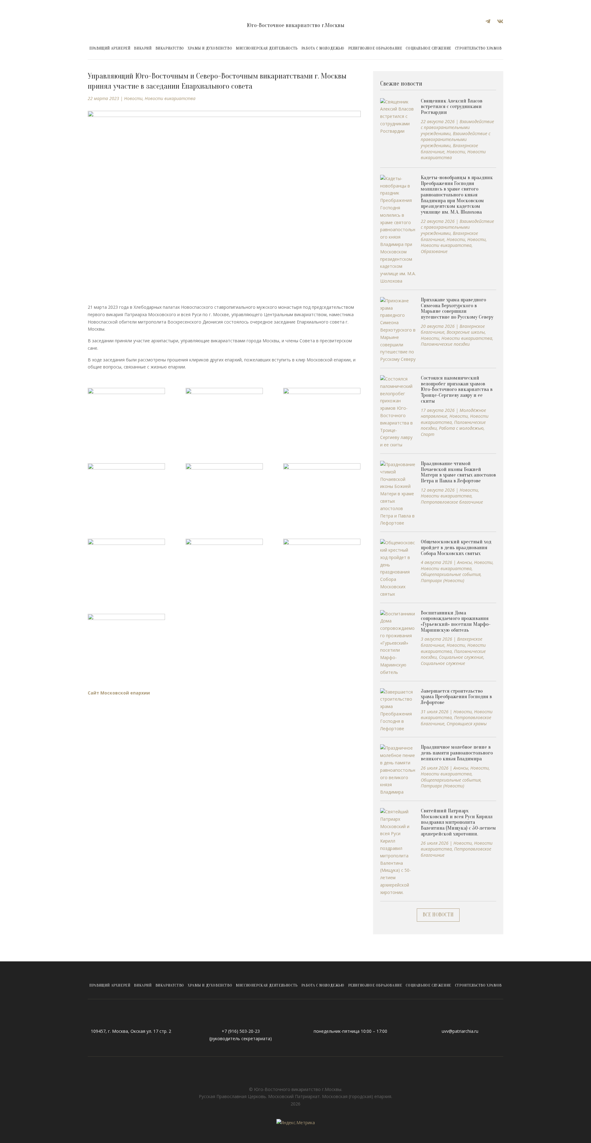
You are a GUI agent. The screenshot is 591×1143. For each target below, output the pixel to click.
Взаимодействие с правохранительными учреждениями (457, 127)
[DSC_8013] (321, 490)
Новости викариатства (170, 98)
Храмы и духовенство (210, 48)
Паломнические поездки (445, 344)
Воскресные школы (466, 332)
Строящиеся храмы (467, 723)
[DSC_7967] (126, 415)
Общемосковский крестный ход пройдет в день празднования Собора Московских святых (456, 547)
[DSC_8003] (126, 490)
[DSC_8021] (126, 566)
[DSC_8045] (126, 641)
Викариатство (169, 48)
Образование (434, 251)
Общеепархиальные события (450, 574)
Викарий (142, 48)
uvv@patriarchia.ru (460, 1031)
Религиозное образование (375, 48)
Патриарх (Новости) (442, 580)
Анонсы (464, 562)
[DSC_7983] (321, 415)
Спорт (427, 434)
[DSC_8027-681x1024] (224, 566)
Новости (133, 98)
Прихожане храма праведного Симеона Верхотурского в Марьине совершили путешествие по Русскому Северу (457, 308)
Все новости (438, 915)
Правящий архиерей (109, 48)
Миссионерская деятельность (267, 48)
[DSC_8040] (321, 566)
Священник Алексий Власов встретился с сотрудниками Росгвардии (451, 106)
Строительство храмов (478, 48)
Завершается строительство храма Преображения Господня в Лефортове (456, 696)
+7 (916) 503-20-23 (241, 1031)
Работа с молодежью (322, 48)
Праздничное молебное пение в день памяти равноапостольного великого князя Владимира (457, 752)
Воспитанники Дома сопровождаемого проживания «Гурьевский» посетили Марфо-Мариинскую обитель (455, 621)
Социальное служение (428, 48)
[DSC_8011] (224, 490)
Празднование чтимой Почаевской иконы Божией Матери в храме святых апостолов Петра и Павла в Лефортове (458, 472)
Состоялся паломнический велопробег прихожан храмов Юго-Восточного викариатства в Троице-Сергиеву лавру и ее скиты (456, 389)
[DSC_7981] (224, 415)
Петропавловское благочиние (452, 502)
